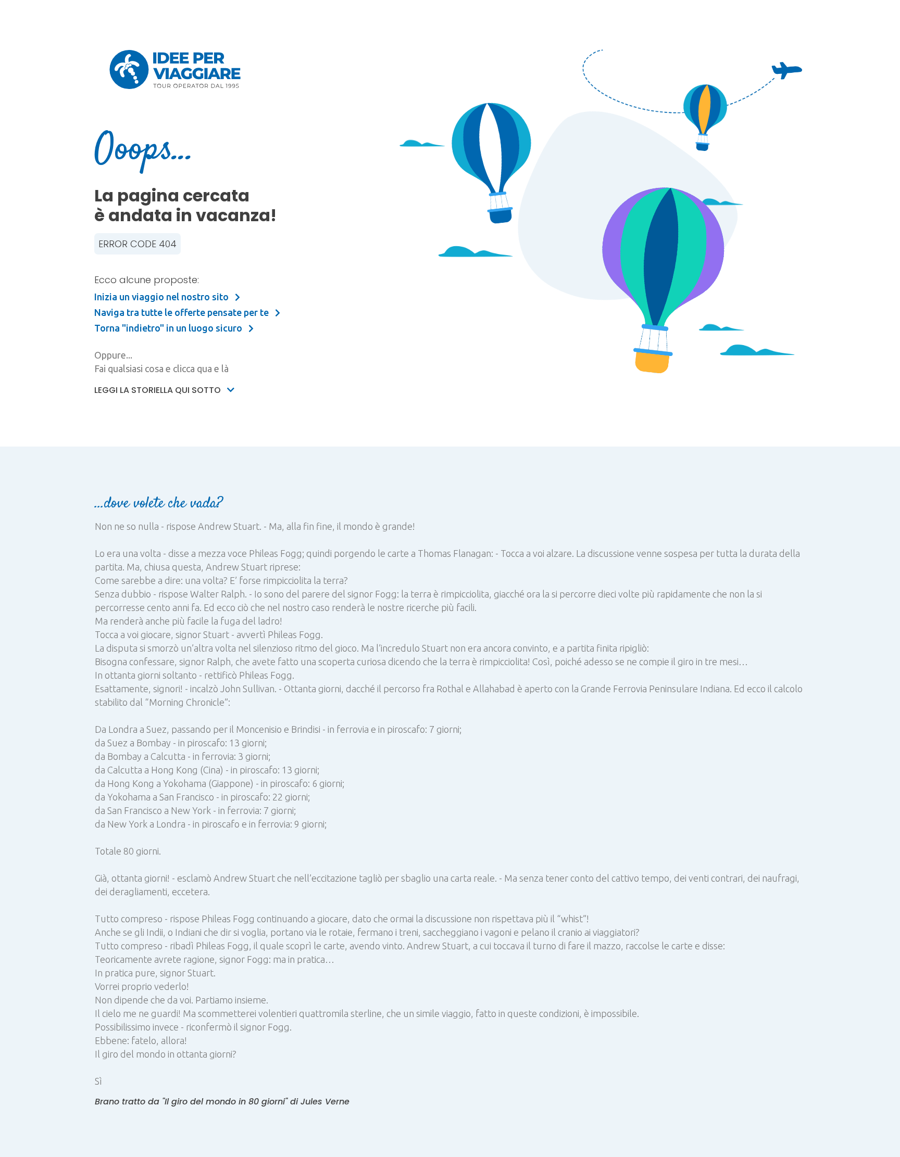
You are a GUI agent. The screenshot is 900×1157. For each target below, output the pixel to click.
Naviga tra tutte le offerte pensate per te (182, 312)
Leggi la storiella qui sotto (158, 390)
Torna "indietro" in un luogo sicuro (169, 328)
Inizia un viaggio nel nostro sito (162, 296)
